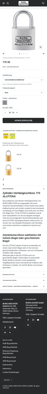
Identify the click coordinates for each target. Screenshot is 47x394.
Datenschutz (7, 365)
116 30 (19, 168)
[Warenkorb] (43, 3)
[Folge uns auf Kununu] (10, 332)
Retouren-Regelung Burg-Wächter (10, 352)
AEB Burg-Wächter (10, 347)
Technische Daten (10, 280)
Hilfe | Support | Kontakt (12, 318)
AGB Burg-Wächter (10, 343)
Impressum (7, 368)
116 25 (19, 154)
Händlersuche (23, 120)
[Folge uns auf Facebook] (5, 327)
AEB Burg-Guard (9, 361)
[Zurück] (3, 53)
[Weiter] (43, 53)
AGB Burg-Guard (9, 357)
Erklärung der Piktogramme (13, 143)
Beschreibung (8, 188)
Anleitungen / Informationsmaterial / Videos (20, 286)
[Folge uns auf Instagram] (10, 327)
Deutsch (7, 380)
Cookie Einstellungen (11, 372)
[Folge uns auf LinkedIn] (5, 332)
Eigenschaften (8, 274)
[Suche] (8, 3)
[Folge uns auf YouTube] (14, 327)
